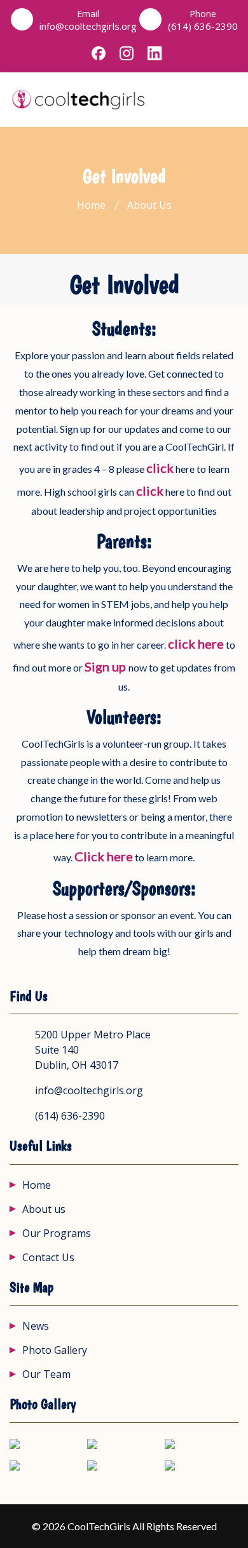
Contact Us (48, 1257)
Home (91, 205)
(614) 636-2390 (203, 26)
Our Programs (56, 1233)
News (35, 1326)
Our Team (46, 1374)
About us (43, 1209)
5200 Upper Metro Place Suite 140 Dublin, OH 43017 (93, 1050)
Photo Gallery (54, 1350)
